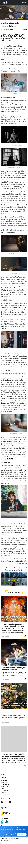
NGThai (11, 29)
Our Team (4, 794)
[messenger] (10, 802)
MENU (24, 2)
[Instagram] (6, 802)
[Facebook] (2, 802)
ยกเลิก (12, 834)
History (3, 779)
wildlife (3, 792)
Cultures (5, 636)
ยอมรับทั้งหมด (22, 834)
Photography (5, 790)
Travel (3, 788)
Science (3, 777)
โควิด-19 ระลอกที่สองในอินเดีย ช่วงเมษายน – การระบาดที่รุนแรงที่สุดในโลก (13, 626)
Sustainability (5, 783)
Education (4, 786)
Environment (5, 784)
